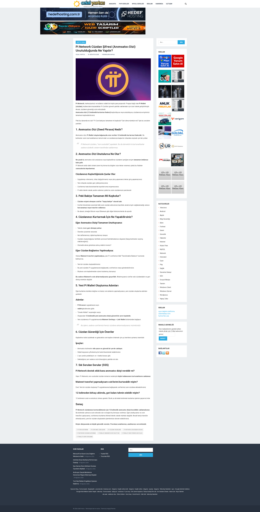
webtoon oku (112, 494)
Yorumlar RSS (105, 456)
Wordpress (164, 295)
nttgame (114, 489)
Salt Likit (143, 494)
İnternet (162, 242)
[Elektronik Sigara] (165, 97)
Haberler (163, 238)
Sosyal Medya (165, 280)
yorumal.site (99, 489)
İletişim (169, 4)
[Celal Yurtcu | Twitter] (163, 354)
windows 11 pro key (124, 491)
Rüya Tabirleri (180, 491)
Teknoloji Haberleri (165, 489)
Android (162, 211)
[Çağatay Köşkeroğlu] (177, 152)
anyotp (151, 489)
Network (163, 253)
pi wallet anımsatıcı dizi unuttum (109, 433)
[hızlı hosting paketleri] (92, 20)
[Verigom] (177, 125)
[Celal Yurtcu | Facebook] (160, 354)
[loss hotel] (177, 166)
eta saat (105, 494)
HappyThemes (111, 508)
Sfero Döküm (121, 494)
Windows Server (166, 291)
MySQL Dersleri (138, 4)
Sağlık (162, 268)
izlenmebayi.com (164, 314)
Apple (162, 215)
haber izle (172, 491)
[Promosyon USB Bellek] (164, 138)
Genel (162, 230)
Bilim (161, 223)
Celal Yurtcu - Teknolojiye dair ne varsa (89, 508)
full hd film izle (163, 316)
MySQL (162, 249)
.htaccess (163, 208)
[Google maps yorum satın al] (165, 67)
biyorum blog (74, 489)
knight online (138, 489)
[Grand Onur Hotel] (164, 152)
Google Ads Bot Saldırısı (182, 489)
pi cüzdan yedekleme (114, 429)
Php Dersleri (124, 4)
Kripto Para (81, 42)
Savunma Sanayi (165, 272)
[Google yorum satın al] (178, 67)
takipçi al (114, 491)
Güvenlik (163, 234)
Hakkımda (159, 4)
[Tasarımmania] (164, 166)
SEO (161, 276)
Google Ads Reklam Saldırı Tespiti (86, 491)
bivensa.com (107, 489)
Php (161, 265)
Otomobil (163, 257)
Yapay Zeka (164, 299)
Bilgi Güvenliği (165, 219)
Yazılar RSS (104, 454)
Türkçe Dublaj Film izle (149, 491)
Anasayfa (112, 4)
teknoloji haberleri (152, 494)
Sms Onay (129, 494)
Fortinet (162, 227)
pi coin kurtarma (82, 429)
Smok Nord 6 (136, 494)
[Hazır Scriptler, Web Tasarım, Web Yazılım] (92, 34)
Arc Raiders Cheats (162, 491)
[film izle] (165, 82)
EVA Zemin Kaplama (137, 491)
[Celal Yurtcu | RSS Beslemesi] (167, 354)
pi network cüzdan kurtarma (86, 433)
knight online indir (123, 489)
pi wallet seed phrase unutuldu (132, 433)
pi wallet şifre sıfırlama (84, 436)
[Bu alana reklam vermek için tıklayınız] (164, 179)
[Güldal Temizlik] (177, 138)
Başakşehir (91, 489)
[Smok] (178, 97)
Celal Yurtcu (80, 54)
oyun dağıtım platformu (166, 311)
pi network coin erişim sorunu (133, 429)
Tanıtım (162, 284)
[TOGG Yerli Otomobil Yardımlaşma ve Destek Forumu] (164, 125)
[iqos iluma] (178, 82)
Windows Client (165, 287)
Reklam (150, 4)
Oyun (161, 261)
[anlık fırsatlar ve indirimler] (165, 111)
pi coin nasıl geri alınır (98, 429)
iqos (173, 489)
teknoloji (99, 491)
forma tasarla (83, 489)
